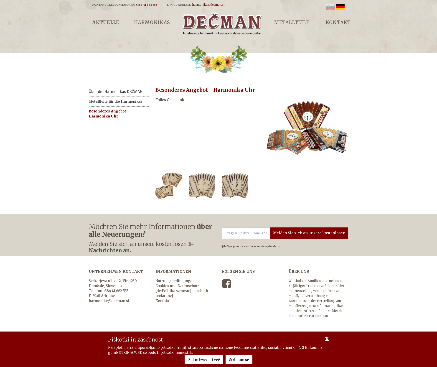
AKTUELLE (105, 22)
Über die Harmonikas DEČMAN (115, 91)
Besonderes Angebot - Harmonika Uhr (109, 113)
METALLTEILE (291, 22)
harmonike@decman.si (109, 301)
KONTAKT (338, 22)
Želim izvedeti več (204, 360)
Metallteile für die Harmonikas (115, 101)
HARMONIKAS (152, 22)
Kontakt (162, 301)
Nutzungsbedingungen (175, 281)
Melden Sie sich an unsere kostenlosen (309, 233)
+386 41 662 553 (115, 291)
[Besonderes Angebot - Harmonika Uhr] (222, 24)
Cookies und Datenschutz (177, 286)
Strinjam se (239, 360)
